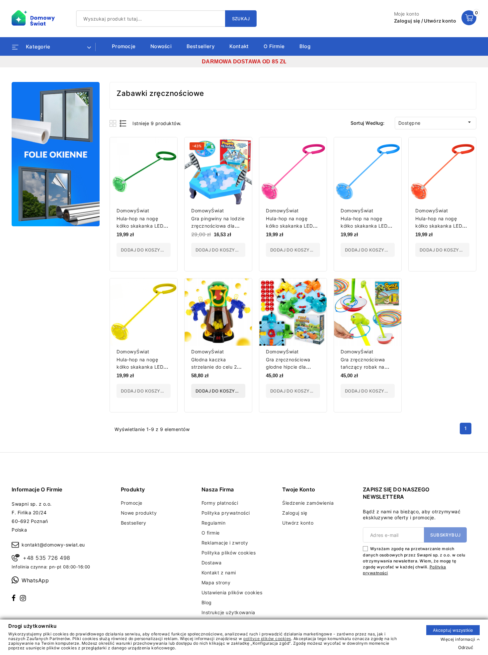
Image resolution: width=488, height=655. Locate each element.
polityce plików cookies (267, 638)
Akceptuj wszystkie (453, 629)
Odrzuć (465, 647)
